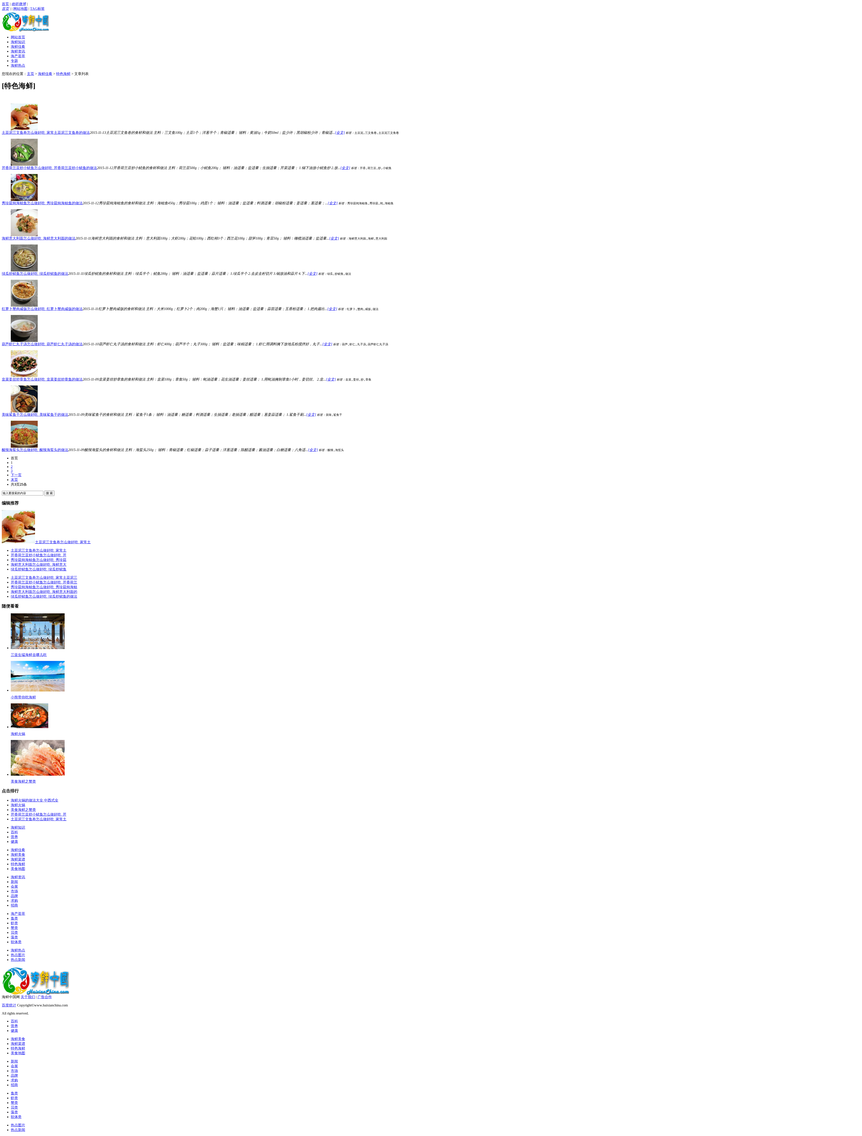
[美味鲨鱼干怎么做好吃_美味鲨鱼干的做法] (24, 411)
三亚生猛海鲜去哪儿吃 (29, 655)
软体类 (16, 942)
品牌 (14, 896)
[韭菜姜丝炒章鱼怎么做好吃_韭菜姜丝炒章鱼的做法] (24, 376)
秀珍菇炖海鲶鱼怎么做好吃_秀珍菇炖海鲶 (44, 587)
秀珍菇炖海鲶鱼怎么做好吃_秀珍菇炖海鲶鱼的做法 (42, 203)
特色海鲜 (63, 74)
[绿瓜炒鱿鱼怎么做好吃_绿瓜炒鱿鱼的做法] (24, 270)
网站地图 (20, 9)
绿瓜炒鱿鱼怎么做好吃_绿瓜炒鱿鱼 (38, 569)
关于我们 (28, 997)
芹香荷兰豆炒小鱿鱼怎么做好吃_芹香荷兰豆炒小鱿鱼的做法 (49, 168)
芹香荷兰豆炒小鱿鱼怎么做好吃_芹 (38, 555)
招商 (14, 905)
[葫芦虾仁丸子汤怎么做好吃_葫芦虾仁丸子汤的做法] (24, 341)
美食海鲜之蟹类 (23, 781)
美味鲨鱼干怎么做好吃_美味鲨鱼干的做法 (35, 414)
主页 (30, 74)
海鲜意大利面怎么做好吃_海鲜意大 (38, 564)
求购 (14, 901)
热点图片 (18, 955)
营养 (14, 837)
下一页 (16, 475)
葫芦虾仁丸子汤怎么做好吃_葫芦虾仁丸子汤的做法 (42, 344)
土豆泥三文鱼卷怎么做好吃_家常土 (38, 550)
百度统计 (9, 1005)
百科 (14, 832)
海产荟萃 (18, 56)
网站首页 (18, 37)
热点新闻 (18, 960)
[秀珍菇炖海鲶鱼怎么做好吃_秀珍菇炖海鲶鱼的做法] (24, 200)
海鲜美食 (18, 854)
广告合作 (44, 997)
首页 (5, 4)
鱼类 (14, 918)
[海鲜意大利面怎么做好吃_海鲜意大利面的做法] (24, 235)
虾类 (14, 923)
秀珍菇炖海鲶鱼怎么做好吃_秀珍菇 (38, 560)
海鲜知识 (18, 42)
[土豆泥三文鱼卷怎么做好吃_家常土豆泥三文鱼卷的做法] (24, 129)
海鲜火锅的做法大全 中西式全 (34, 800)
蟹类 (14, 928)
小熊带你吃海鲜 (23, 697)
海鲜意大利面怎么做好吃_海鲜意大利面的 (44, 592)
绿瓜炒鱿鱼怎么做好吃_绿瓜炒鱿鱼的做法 (35, 273)
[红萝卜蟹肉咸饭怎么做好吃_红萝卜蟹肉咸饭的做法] (24, 305)
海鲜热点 (18, 65)
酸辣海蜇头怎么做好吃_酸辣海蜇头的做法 (35, 450)
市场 (14, 891)
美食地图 (18, 869)
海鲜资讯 (18, 51)
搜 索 (49, 493)
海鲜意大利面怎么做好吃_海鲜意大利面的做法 (38, 238)
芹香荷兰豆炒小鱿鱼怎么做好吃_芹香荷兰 (44, 582)
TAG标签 (37, 9)
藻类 (14, 937)
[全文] (340, 132)
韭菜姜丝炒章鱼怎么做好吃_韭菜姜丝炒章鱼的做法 (42, 379)
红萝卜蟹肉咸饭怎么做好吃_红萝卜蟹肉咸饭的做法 (42, 309)
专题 (14, 61)
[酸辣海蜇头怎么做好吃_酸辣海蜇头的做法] (24, 446)
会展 (14, 886)
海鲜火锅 (18, 734)
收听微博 (18, 4)
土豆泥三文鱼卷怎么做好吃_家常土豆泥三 (44, 577)
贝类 (14, 932)
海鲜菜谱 (18, 859)
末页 (14, 480)
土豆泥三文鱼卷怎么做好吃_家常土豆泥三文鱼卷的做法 (46, 132)
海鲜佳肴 (18, 46)
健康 (14, 841)
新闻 (14, 882)
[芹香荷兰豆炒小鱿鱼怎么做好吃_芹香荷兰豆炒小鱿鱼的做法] (24, 164)
